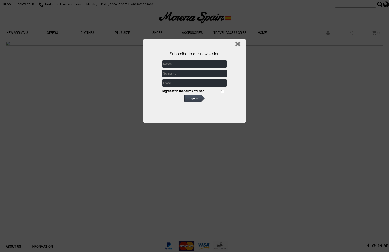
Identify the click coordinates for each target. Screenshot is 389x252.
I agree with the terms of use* (183, 91)
